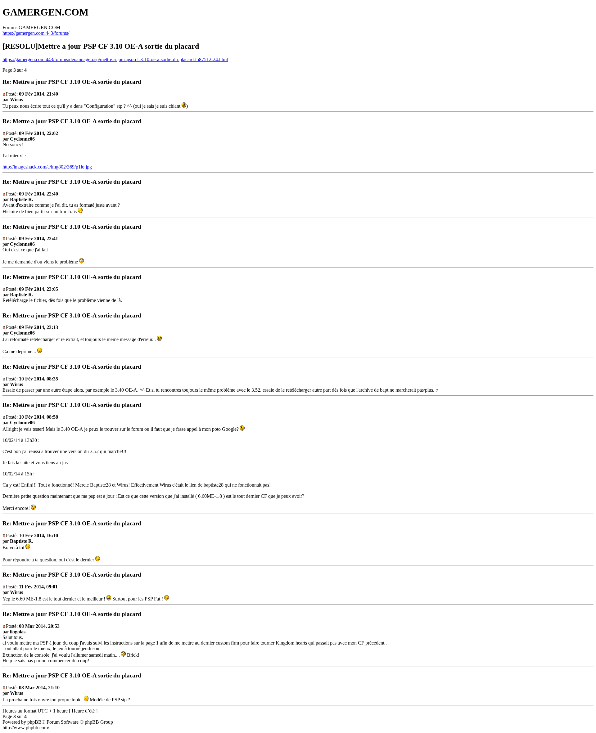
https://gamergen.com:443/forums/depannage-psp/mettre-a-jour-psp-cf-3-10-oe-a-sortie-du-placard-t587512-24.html (115, 59)
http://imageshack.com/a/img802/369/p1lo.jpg (47, 166)
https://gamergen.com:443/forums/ (35, 33)
